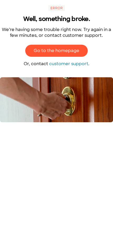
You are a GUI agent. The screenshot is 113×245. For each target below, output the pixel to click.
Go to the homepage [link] (56, 50)
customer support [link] (68, 64)
